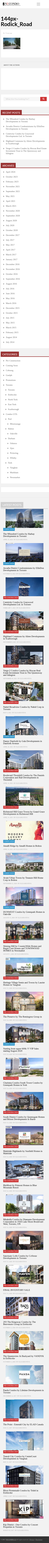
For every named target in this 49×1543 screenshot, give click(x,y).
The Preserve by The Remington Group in (22, 1016)
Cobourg (9, 370)
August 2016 (11, 284)
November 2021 (13, 186)
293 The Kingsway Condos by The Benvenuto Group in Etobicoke (19, 1323)
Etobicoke (12, 394)
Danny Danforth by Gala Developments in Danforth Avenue (22, 742)
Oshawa (13, 443)
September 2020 (13, 215)
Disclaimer (39, 1540)
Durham (11, 438)
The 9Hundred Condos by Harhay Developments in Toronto (20, 120)
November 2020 (13, 211)
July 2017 (10, 240)
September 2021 (13, 191)
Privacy (32, 1540)
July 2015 (10, 318)
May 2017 (10, 245)
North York (13, 399)
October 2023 (12, 177)
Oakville (13, 433)
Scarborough (13, 409)
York (10, 463)
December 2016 (13, 264)
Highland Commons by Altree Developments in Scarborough (25, 142)
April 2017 (10, 250)
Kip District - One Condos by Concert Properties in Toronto (20, 1525)
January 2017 (11, 259)
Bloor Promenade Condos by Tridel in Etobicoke (20, 1491)
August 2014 (11, 337)
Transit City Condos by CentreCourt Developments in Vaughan (19, 1457)
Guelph (9, 375)
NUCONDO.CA (11, 1540)
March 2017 (11, 254)
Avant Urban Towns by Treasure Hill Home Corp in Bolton (23, 879)
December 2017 (13, 235)
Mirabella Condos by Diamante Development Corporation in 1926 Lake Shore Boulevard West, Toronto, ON (24, 1221)
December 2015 (13, 308)
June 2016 (10, 293)
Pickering (14, 453)
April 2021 (10, 201)
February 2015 (12, 332)
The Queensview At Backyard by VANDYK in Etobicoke (23, 1357)
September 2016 (13, 279)
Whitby (13, 458)
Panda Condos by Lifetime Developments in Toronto (23, 1391)
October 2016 (12, 274)
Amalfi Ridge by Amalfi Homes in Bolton (22, 846)
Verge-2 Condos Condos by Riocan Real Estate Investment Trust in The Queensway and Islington (26, 151)
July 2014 (10, 342)
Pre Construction (13, 360)
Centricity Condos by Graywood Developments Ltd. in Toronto (20, 135)
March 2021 (11, 206)
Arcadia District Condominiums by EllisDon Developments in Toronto (25, 127)
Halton (11, 429)
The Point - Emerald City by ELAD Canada (23, 1424)
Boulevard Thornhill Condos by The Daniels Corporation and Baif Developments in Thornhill (23, 777)
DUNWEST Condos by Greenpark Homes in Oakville (24, 913)
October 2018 (12, 230)
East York (12, 404)
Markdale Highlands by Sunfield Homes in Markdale (22, 1152)
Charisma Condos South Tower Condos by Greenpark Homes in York (23, 1084)
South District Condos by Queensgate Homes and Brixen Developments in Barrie (24, 1118)
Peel (10, 419)
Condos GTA (11, 414)
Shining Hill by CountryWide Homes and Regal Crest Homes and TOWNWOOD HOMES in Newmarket (22, 948)
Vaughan (13, 467)
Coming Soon (12, 365)
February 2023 (12, 181)
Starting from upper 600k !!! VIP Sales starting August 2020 (21, 1049)
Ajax (12, 448)
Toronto (9, 385)
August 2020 (11, 220)
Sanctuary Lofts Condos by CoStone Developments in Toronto (20, 1257)
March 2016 (11, 303)
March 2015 (11, 327)
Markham (14, 472)
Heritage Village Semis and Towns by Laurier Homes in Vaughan (24, 983)
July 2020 (10, 225)
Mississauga (15, 424)
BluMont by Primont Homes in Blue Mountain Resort (20, 1186)
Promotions (11, 380)
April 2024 (10, 172)
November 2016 (13, 269)
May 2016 (10, 298)
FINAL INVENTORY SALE (16, 1290)
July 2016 (10, 288)
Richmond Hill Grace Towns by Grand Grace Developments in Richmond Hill (24, 812)
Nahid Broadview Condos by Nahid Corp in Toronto (23, 708)
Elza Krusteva (21, 539)
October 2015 (12, 313)
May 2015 (10, 322)
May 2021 (10, 196)
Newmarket (15, 477)
